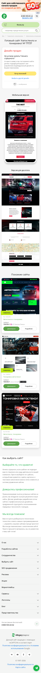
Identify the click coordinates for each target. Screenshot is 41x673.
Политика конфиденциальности (20, 664)
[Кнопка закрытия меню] (39, 1)
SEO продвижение (9, 568)
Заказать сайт (27, 18)
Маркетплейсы (8, 587)
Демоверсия (11, 329)
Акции (4, 581)
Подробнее (28, 329)
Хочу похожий (20, 73)
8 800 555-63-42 (27, 16)
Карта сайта (20, 667)
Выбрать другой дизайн (20, 78)
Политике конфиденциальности (15, 645)
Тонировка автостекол (12, 377)
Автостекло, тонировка (12, 434)
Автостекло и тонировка (12, 319)
